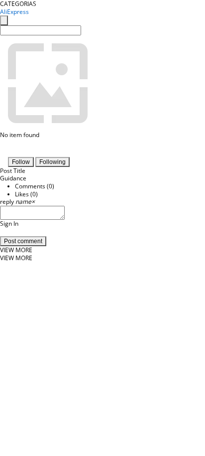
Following (52, 161)
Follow (21, 161)
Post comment (23, 241)
